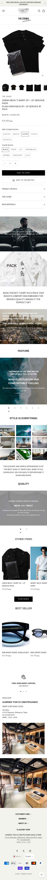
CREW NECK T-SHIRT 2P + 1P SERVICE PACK (13, 584)
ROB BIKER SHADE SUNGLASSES (15, 652)
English (28, 856)
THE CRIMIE (7, 96)
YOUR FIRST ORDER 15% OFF (23, 3)
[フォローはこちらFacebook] (17, 851)
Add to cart (23, 173)
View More (23, 599)
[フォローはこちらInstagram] (30, 851)
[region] (23, 681)
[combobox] (29, 856)
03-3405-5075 (25, 840)
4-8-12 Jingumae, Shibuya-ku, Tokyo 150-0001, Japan (23, 837)
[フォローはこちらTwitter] (23, 851)
